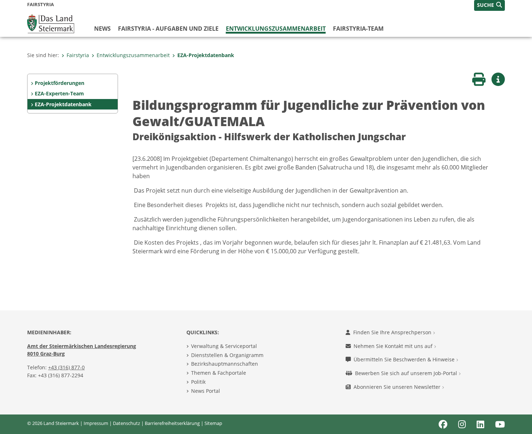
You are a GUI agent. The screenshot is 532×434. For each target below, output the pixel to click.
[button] (489, 5)
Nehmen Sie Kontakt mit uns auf (394, 346)
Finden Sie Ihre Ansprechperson (393, 332)
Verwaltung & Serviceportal (224, 346)
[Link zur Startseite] (50, 23)
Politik (198, 381)
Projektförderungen (59, 83)
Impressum (96, 423)
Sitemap (213, 423)
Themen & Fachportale (218, 372)
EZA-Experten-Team (59, 93)
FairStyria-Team (358, 29)
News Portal (205, 390)
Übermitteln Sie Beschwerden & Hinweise (405, 359)
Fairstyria (78, 55)
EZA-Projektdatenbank (205, 55)
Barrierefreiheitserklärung (172, 423)
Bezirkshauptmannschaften (224, 363)
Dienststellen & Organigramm (227, 355)
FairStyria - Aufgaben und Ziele (168, 29)
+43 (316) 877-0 (66, 367)
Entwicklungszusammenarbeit (276, 29)
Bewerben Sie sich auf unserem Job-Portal (407, 373)
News (102, 29)
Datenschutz (126, 423)
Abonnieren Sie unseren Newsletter (398, 386)
